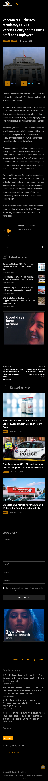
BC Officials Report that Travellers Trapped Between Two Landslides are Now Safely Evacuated (19, 300)
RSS (28, 660)
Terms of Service (11, 752)
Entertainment (30, 776)
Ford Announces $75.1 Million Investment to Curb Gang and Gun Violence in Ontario (23, 466)
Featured (6, 41)
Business (39, 776)
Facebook (14, 660)
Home (6, 776)
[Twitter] (35, 660)
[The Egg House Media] (9, 230)
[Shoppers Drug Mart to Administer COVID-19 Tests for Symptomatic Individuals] (41, 290)
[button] (17, 4)
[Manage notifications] (43, 767)
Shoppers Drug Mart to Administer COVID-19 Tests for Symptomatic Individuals (23, 506)
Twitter (41, 660)
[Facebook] (7, 660)
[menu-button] (41, 4)
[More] (39, 83)
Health (5, 431)
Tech (24, 778)
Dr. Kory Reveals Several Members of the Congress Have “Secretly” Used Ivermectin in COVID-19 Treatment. (23, 703)
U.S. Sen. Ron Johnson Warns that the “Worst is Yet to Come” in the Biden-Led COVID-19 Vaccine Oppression (13, 374)
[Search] (42, 247)
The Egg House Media (26, 226)
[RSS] (23, 660)
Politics (14, 41)
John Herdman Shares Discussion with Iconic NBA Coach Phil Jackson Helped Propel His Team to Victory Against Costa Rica (23, 690)
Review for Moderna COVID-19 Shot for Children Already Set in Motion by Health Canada (18, 266)
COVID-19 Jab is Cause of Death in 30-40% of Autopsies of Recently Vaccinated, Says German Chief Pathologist (24, 678)
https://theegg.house (24, 229)
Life (16, 776)
